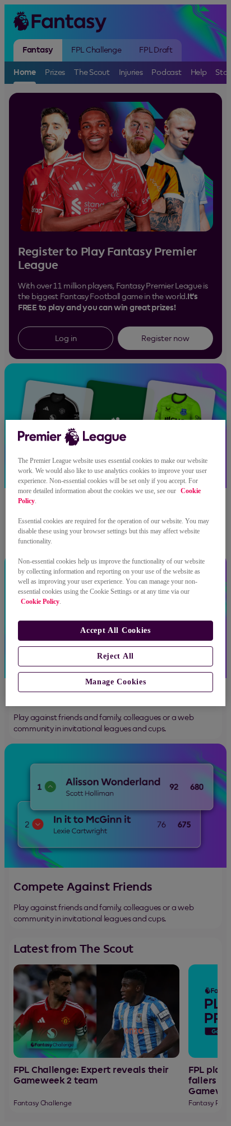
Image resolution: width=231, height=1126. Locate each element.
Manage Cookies (115, 682)
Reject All (115, 656)
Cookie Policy (40, 601)
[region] (115, 563)
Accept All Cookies (115, 630)
